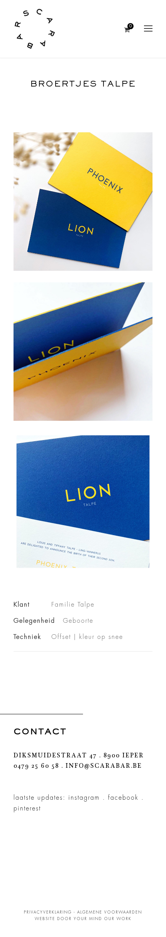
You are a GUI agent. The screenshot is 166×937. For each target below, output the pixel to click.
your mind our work (103, 919)
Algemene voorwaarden (109, 912)
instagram (84, 798)
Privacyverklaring (48, 912)
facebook (123, 798)
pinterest (27, 808)
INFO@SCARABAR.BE (104, 767)
